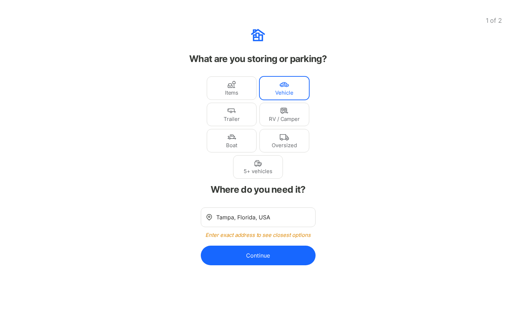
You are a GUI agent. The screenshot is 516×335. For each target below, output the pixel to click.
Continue (258, 255)
